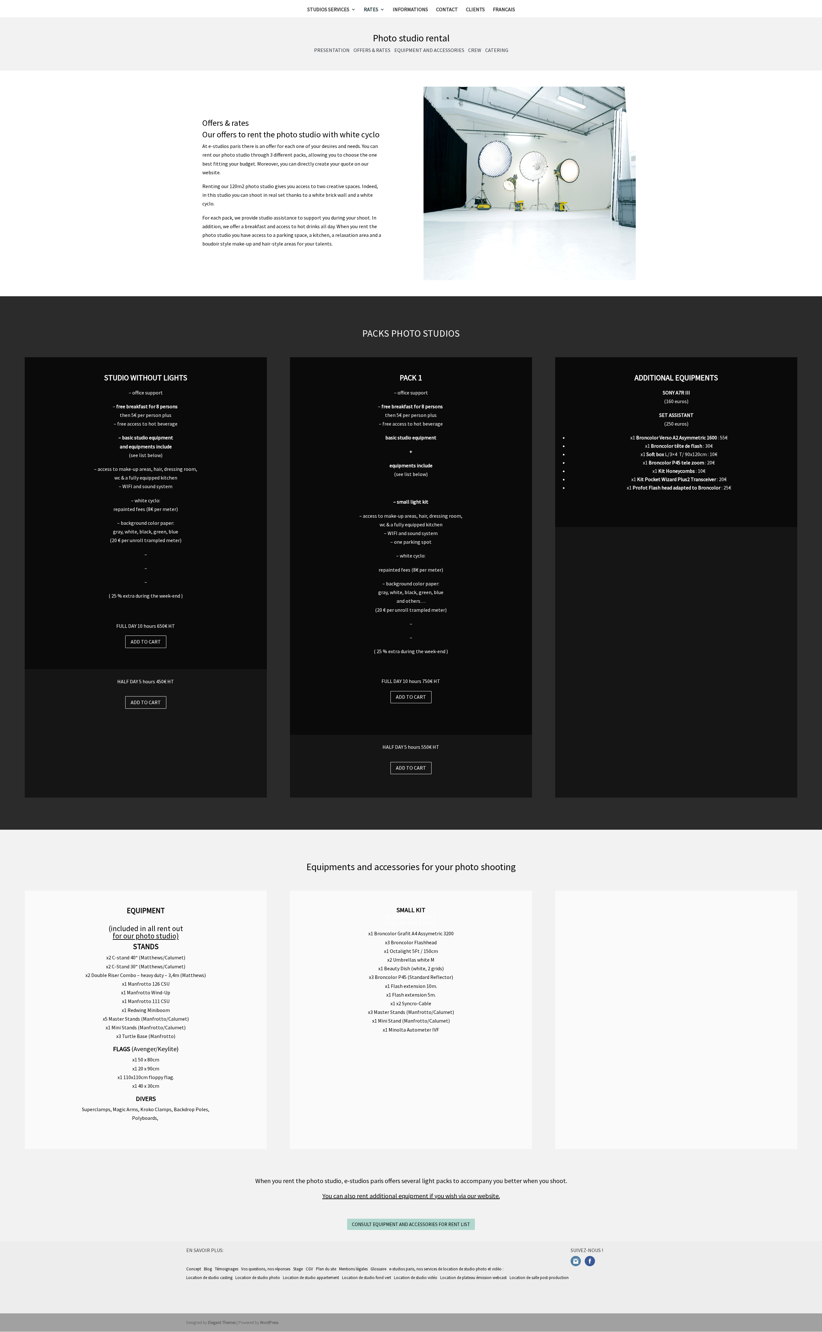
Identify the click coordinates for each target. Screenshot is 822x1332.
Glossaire (378, 1269)
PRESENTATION (332, 50)
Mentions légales (353, 1269)
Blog (208, 1269)
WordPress (269, 1322)
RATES (371, 10)
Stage (298, 1269)
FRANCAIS (504, 10)
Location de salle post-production (540, 1277)
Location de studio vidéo (416, 1277)
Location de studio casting (209, 1277)
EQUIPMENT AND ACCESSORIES (429, 50)
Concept (193, 1269)
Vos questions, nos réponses (265, 1269)
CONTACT (447, 10)
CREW (474, 50)
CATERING (496, 50)
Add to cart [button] (146, 641)
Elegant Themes (222, 1322)
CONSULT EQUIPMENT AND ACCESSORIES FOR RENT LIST (411, 1224)
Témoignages (226, 1269)
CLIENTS (475, 10)
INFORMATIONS (410, 10)
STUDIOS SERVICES (328, 10)
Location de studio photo (258, 1277)
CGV (309, 1269)
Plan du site (326, 1269)
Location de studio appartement (311, 1277)
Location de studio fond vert (367, 1277)
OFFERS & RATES (372, 50)
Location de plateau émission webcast (474, 1277)
